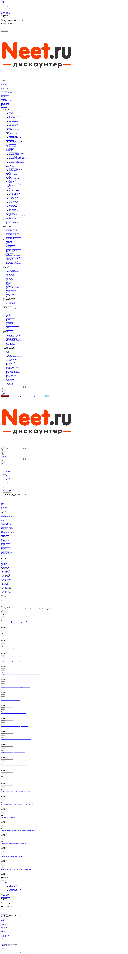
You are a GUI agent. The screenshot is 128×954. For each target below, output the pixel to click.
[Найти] (5, 390)
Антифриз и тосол (5, 505)
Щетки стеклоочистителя (7, 528)
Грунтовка (3, 536)
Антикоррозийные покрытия (7, 532)
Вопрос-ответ (4, 938)
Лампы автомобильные (6, 516)
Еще (10, 165)
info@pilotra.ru (4, 18)
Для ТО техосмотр (5, 511)
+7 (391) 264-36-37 (5, 12)
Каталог (2, 919)
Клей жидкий (12, 886)
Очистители (3, 541)
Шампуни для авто (5, 553)
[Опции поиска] (2, 388)
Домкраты (3, 512)
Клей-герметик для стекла (15, 889)
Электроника (4, 529)
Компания (3, 922)
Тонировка (3, 521)
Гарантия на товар (5, 936)
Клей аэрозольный (13, 885)
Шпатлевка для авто (5, 555)
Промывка (3, 545)
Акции (2, 920)
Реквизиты (3, 930)
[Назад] (7, 477)
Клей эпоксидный (13, 888)
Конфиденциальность (6, 945)
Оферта (2, 946)
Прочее (2, 520)
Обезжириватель (5, 540)
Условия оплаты (4, 934)
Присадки (3, 544)
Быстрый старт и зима (6, 533)
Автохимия (7, 882)
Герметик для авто (5, 535)
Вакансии (5, 6)
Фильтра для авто (5, 525)
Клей (7, 884)
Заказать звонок (4, 15)
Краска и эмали (4, 537)
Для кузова (3, 508)
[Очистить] (25, 387)
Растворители (4, 548)
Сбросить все (7, 581)
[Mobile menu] (2, 457)
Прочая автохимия (5, 547)
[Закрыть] (2, 463)
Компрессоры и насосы (6, 515)
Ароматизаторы (4, 507)
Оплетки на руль (4, 519)
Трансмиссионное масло (7, 524)
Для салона (3, 509)
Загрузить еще (4, 877)
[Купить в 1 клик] (3, 617)
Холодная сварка (13, 890)
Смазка (2, 549)
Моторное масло (5, 517)
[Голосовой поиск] (2, 390)
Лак (1, 539)
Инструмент (3, 513)
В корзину (3, 627)
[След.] (2, 878)
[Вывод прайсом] (4, 615)
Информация (4, 927)
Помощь (3, 931)
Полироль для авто (5, 543)
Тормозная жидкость (6, 523)
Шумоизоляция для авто (6, 527)
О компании (6, 5)
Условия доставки (5, 935)
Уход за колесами (5, 551)
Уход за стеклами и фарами (7, 552)
